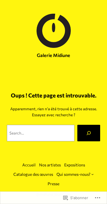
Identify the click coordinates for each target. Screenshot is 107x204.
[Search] (88, 133)
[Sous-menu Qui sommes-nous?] (92, 174)
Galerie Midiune (53, 55)
